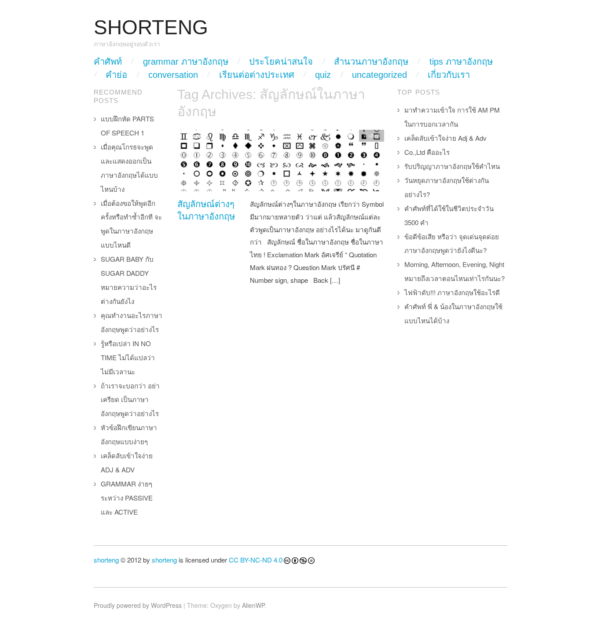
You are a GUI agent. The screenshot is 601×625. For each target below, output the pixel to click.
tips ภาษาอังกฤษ (461, 61)
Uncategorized (379, 74)
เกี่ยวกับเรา (449, 74)
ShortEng (151, 27)
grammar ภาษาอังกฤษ (185, 61)
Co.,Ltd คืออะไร (427, 152)
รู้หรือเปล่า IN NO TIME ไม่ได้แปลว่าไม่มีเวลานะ (128, 357)
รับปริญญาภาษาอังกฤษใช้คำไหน (452, 166)
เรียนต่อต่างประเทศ (256, 74)
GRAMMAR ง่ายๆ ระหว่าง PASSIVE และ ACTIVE (127, 497)
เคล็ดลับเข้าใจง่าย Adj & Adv (445, 138)
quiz (323, 74)
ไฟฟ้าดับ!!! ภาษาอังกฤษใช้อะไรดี (452, 292)
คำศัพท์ (108, 61)
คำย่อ (116, 74)
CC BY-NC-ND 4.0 (255, 559)
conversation (173, 74)
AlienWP (253, 605)
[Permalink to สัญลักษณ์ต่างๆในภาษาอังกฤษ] (280, 162)
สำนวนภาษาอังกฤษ (371, 61)
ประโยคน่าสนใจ (281, 61)
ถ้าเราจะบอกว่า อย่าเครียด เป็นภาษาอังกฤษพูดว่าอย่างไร (130, 399)
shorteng (106, 559)
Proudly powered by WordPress (138, 605)
